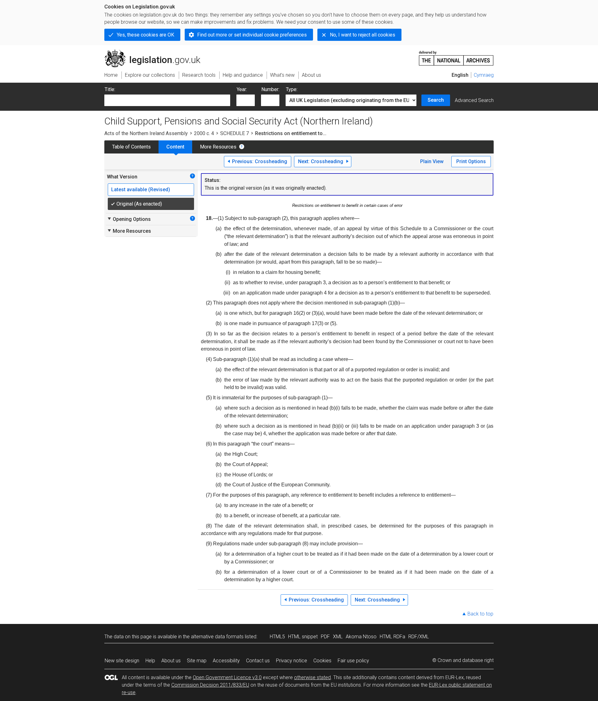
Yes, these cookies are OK (145, 35)
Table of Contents (131, 147)
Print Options (471, 161)
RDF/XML (418, 637)
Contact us (258, 661)
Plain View (432, 161)
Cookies (322, 661)
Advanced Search (474, 100)
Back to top (480, 614)
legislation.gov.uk (156, 52)
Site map (196, 661)
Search (436, 100)
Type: (291, 89)
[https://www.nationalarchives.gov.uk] (456, 55)
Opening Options (129, 219)
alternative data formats (217, 637)
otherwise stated (312, 677)
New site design (122, 661)
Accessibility (226, 661)
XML (338, 637)
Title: (110, 89)
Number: (270, 89)
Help (150, 661)
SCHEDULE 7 (234, 133)
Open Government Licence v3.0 (227, 677)
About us (171, 661)
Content (175, 147)
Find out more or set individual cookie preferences (252, 35)
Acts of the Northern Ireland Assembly (146, 133)
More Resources (218, 147)
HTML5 (277, 637)
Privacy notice (291, 661)
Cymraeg (484, 75)
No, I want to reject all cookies (362, 35)
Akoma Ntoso (361, 637)
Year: (242, 89)
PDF (325, 637)
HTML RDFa (392, 637)
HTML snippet (303, 637)
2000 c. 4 (204, 133)
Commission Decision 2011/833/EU (210, 685)
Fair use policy (353, 661)
